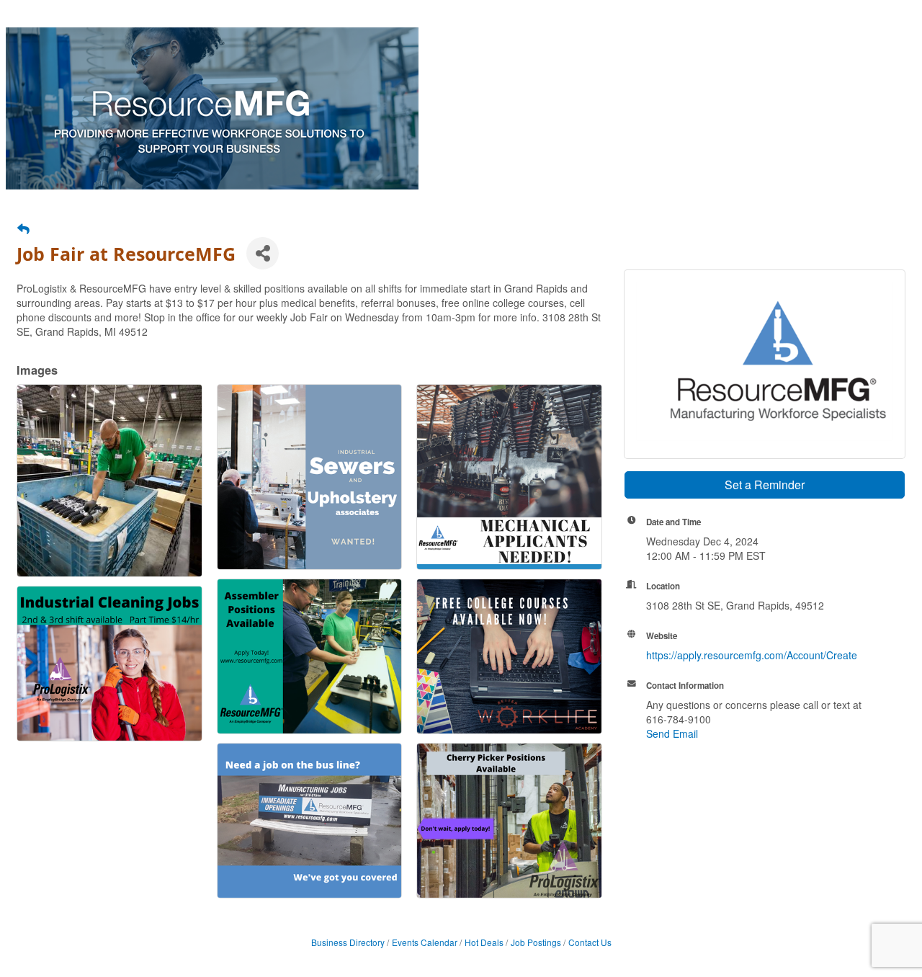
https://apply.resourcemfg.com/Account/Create (751, 655)
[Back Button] (23, 228)
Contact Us (590, 942)
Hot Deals (484, 942)
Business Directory (348, 942)
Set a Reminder (765, 484)
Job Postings (536, 942)
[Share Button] (262, 253)
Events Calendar (424, 942)
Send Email (672, 733)
